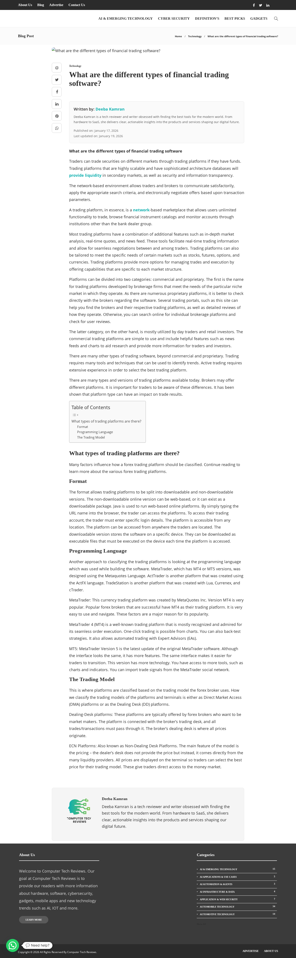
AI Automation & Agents (237, 884)
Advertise (56, 5)
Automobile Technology (237, 906)
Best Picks (234, 18)
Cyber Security (174, 18)
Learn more (34, 919)
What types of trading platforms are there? (106, 421)
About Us (25, 5)
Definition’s (207, 18)
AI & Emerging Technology (125, 18)
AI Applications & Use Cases (237, 876)
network (141, 209)
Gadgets (258, 18)
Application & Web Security (237, 899)
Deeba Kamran (110, 109)
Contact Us (76, 5)
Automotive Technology (237, 914)
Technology (195, 36)
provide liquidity (85, 175)
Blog (40, 5)
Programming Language (95, 432)
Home (178, 36)
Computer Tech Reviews (81, 952)
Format (82, 426)
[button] (12, 945)
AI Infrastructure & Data (237, 891)
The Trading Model (91, 437)
